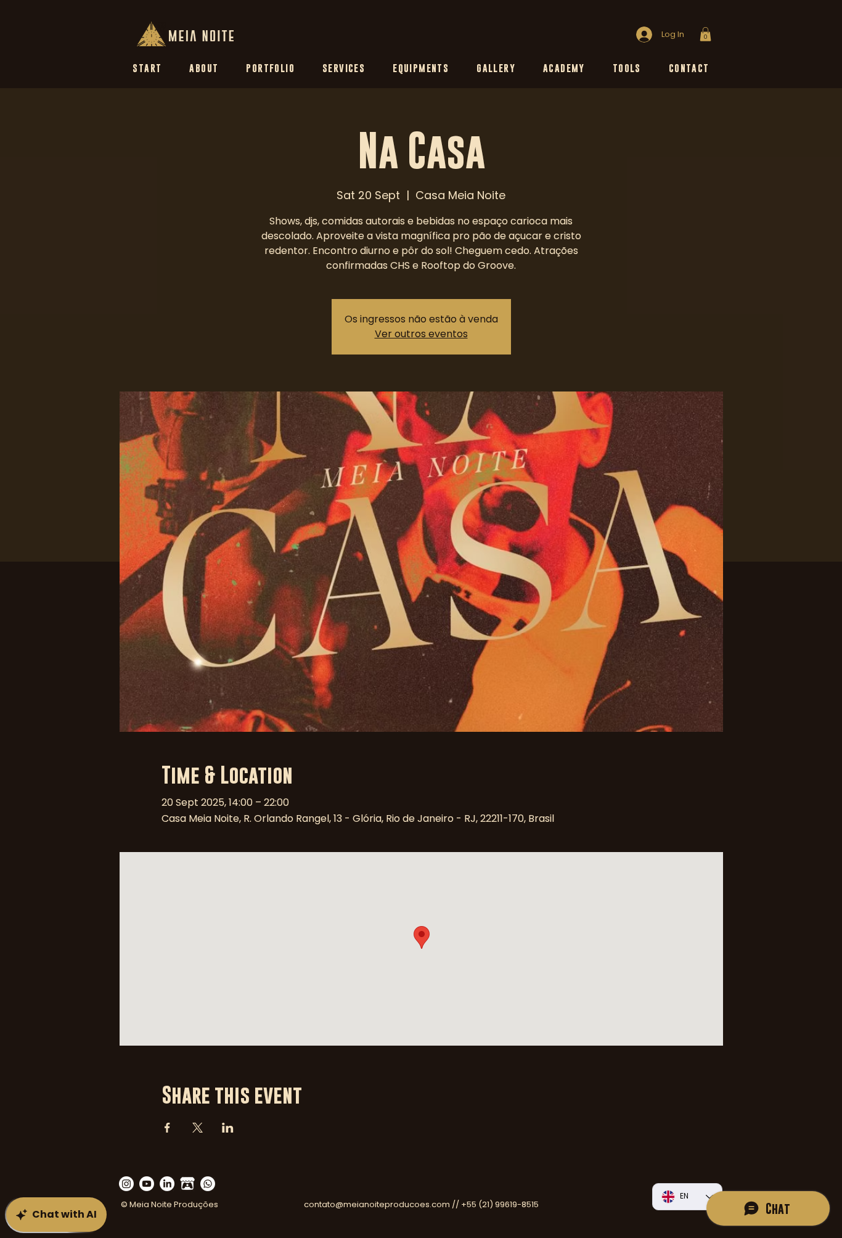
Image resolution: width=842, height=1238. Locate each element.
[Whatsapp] (207, 1183)
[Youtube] (146, 1183)
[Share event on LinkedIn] (228, 1128)
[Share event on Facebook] (167, 1128)
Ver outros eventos (421, 334)
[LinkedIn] (167, 1183)
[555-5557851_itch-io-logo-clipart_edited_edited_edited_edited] (187, 1183)
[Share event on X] (197, 1128)
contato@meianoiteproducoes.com (377, 1204)
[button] (705, 34)
